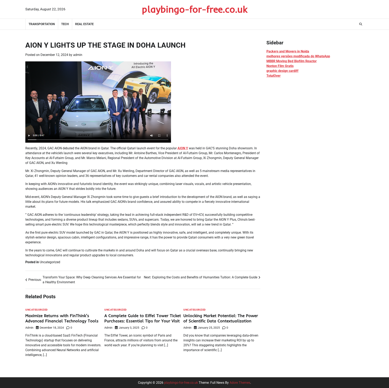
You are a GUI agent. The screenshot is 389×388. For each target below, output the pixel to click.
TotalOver (273, 76)
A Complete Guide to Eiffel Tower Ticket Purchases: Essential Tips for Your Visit (142, 318)
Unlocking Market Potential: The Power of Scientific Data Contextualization (220, 318)
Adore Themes (240, 383)
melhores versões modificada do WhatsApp (298, 56)
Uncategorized (50, 262)
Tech (65, 24)
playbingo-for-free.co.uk (194, 9)
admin (77, 55)
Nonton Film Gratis (280, 66)
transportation (42, 24)
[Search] (361, 24)
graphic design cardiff (282, 71)
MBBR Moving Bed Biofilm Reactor (291, 61)
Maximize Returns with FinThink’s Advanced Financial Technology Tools (61, 318)
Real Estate (84, 24)
